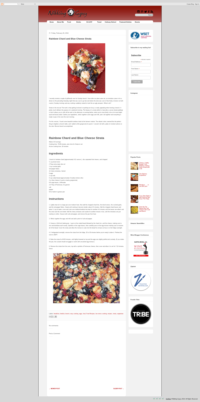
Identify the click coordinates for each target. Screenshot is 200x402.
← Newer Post (54, 388)
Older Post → (118, 388)
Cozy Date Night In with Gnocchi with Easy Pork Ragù (145, 197)
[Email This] (50, 317)
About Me (60, 22)
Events (137, 22)
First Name (135, 69)
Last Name (134, 75)
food (84, 313)
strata (114, 313)
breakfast (56, 313)
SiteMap (168, 399)
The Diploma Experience (143, 174)
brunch (67, 313)
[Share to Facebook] (56, 317)
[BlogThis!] (52, 317)
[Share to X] (54, 317)
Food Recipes (90, 313)
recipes (110, 313)
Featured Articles (125, 22)
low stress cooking (101, 313)
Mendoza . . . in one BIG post (144, 185)
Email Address (136, 62)
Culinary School (110, 22)
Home (52, 22)
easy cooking (74, 313)
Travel (99, 22)
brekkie (62, 313)
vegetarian (120, 313)
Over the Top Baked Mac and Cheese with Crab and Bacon (144, 209)
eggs (80, 313)
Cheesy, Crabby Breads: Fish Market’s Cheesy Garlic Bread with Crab (144, 165)
